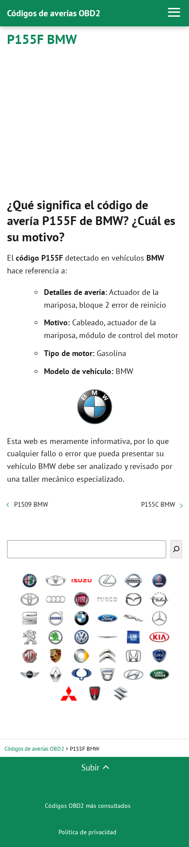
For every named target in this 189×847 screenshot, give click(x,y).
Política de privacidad (87, 832)
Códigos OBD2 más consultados (88, 806)
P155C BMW (158, 504)
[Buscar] (176, 549)
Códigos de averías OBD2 (53, 13)
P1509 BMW (31, 504)
